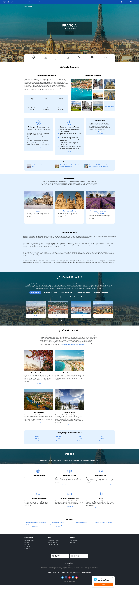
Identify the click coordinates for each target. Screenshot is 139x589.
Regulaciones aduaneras (69, 485)
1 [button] (99, 131)
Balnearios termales (83, 292)
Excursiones (35, 292)
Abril (102, 436)
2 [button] (100, 131)
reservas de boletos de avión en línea (73, 344)
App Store (72, 542)
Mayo (37, 438)
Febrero (58, 436)
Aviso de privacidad (86, 572)
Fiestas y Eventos (100, 507)
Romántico (73, 297)
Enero (37, 436)
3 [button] (102, 131)
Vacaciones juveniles (59, 297)
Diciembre (102, 440)
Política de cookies (75, 572)
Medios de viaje (28, 548)
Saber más (100, 133)
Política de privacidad (63, 572)
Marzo (80, 436)
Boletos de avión (29, 540)
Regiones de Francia (58, 522)
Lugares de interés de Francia (103, 522)
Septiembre (37, 440)
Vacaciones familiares (101, 292)
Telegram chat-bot (52, 542)
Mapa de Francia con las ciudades (36, 522)
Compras (83, 297)
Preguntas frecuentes (53, 540)
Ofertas (26, 542)
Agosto (102, 438)
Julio (80, 438)
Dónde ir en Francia (81, 522)
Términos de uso (52, 572)
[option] (35, 309)
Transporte (69, 506)
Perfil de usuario (74, 540)
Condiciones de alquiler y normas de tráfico (100, 485)
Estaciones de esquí (67, 292)
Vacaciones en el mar (50, 292)
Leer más (38, 148)
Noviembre (80, 440)
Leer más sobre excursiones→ (69, 320)
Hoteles (26, 544)
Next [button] (115, 309)
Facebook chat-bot (52, 544)
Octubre (58, 440)
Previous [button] (24, 309)
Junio (58, 438)
